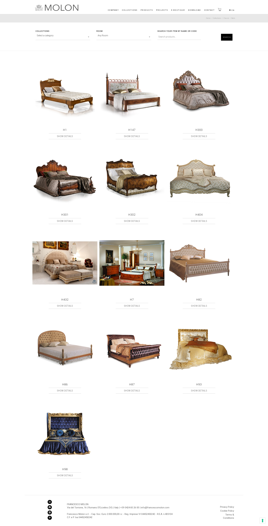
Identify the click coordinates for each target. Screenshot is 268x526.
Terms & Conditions (228, 515)
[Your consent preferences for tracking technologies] (263, 521)
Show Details (65, 136)
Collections (130, 10)
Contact (209, 10)
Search (227, 37)
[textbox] (63, 35)
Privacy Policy (227, 507)
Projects (162, 10)
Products (147, 10)
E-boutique (178, 10)
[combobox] (63, 37)
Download (194, 10)
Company (113, 10)
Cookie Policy (227, 510)
